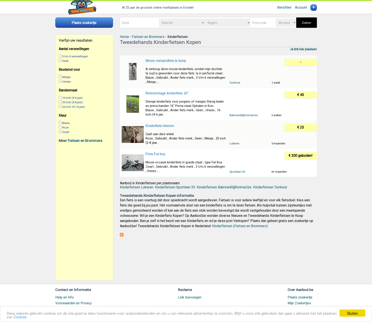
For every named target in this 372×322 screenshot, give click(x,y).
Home (124, 37)
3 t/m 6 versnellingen (75, 56)
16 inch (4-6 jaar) (72, 97)
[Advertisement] (84, 211)
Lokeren (234, 143)
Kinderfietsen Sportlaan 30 (175, 187)
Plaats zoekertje (300, 297)
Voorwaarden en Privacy (73, 303)
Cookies (20, 316)
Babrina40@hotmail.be (243, 115)
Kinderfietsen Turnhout (270, 187)
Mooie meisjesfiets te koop (166, 61)
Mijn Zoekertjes (299, 303)
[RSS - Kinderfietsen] (121, 235)
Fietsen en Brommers (85, 140)
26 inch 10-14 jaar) (73, 106)
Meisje (66, 77)
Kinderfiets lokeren (160, 126)
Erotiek (188, 7)
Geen (65, 61)
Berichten (284, 7)
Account (301, 7)
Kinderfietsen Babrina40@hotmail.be (224, 187)
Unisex (66, 81)
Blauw (66, 123)
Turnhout (234, 82)
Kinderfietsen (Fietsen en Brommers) (240, 226)
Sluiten (352, 313)
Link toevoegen (189, 297)
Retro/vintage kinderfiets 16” (167, 93)
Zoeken (306, 22)
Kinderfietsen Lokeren (136, 187)
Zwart (65, 132)
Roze (65, 127)
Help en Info (64, 297)
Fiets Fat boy (155, 154)
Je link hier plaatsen (303, 49)
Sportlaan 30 (237, 171)
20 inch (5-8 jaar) (72, 102)
